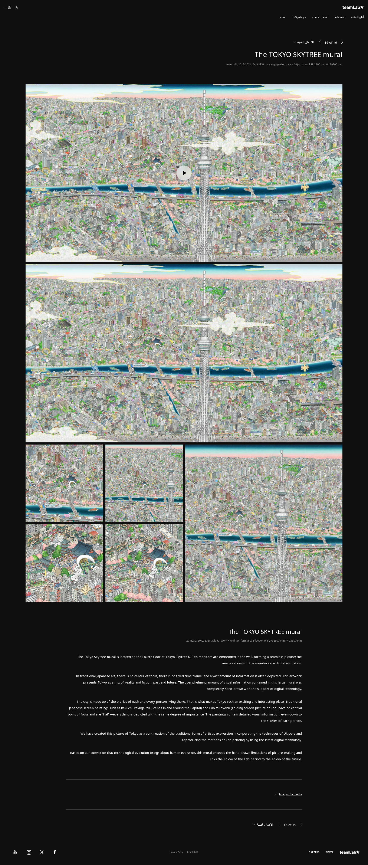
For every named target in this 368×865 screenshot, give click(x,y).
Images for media (290, 794)
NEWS (329, 852)
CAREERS (314, 852)
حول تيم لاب (299, 17)
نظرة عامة (340, 17)
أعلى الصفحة (357, 17)
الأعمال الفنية (321, 17)
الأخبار (283, 17)
